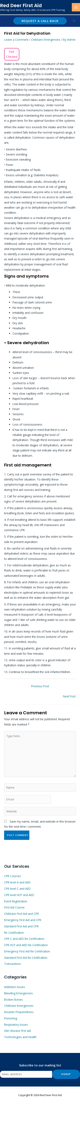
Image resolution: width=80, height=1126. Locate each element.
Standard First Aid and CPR (21, 926)
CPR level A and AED (17, 882)
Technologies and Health (20, 1037)
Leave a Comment (16, 40)
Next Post (69, 696)
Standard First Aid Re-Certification (25, 958)
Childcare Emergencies (45, 40)
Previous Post (40, 686)
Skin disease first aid (17, 1031)
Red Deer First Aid (21, 5)
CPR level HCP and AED (19, 895)
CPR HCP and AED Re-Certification (26, 945)
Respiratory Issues (16, 1024)
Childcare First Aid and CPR (21, 914)
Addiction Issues (14, 987)
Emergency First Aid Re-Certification (27, 951)
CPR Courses (12, 876)
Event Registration (15, 901)
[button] (40, 20)
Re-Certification (14, 933)
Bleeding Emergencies (18, 993)
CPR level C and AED (17, 889)
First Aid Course (14, 907)
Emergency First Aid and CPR (22, 920)
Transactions (12, 964)
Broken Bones (13, 999)
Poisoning (10, 1018)
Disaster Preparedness (19, 1012)
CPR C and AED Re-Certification (24, 939)
